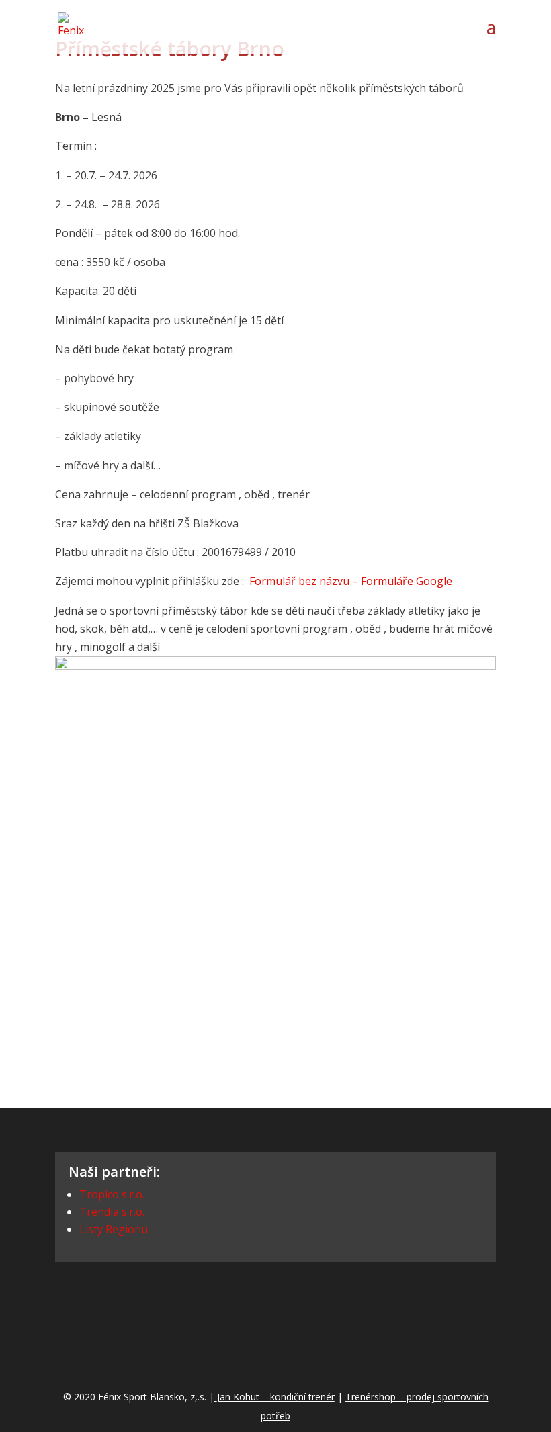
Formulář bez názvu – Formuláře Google (350, 581)
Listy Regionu (113, 1229)
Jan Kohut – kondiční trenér (276, 1396)
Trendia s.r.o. (111, 1211)
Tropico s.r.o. (111, 1194)
